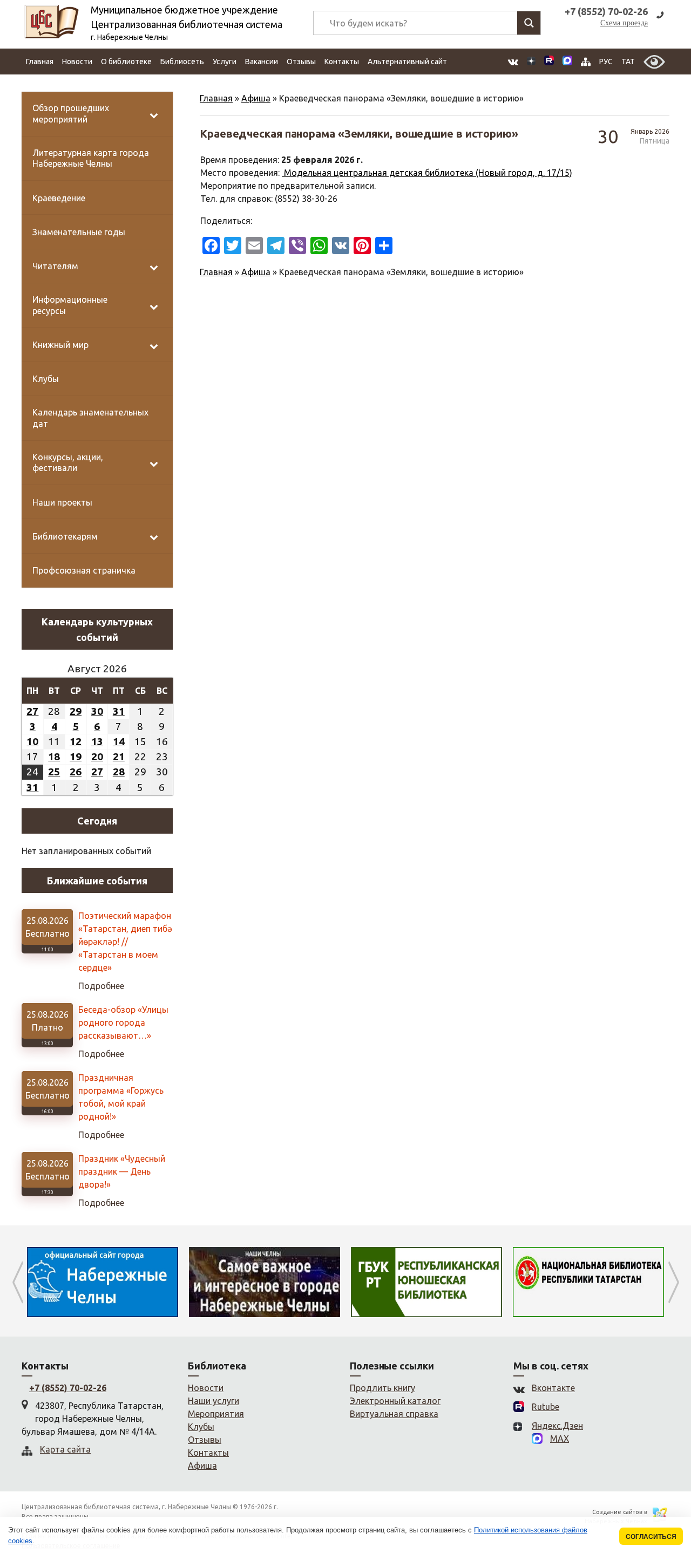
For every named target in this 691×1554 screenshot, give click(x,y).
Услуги (224, 61)
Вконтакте (553, 1388)
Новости (77, 61)
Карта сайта (65, 1449)
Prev (17, 1282)
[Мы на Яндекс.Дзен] (531, 62)
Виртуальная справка (394, 1414)
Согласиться (651, 1536)
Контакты (341, 61)
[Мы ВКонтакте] (513, 62)
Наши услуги (213, 1401)
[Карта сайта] (586, 62)
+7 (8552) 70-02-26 (67, 1388)
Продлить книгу (382, 1388)
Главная (39, 61)
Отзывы (301, 61)
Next (673, 1282)
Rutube (545, 1407)
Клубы (201, 1427)
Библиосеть (182, 61)
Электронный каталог (395, 1401)
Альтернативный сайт (407, 61)
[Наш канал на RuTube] (549, 62)
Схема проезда (624, 23)
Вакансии (261, 61)
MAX (559, 1438)
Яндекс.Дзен (557, 1425)
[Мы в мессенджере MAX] (567, 61)
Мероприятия (216, 1414)
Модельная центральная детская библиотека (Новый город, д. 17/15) (427, 173)
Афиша (255, 98)
